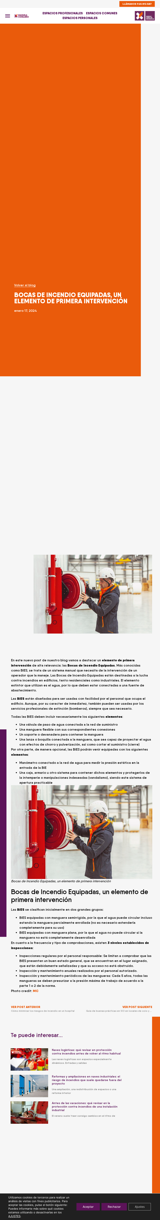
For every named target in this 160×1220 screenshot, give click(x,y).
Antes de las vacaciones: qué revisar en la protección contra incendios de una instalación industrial (85, 1106)
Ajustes (140, 1206)
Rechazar (114, 1206)
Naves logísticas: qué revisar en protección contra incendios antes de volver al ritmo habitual (86, 1051)
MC (35, 991)
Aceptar (88, 1206)
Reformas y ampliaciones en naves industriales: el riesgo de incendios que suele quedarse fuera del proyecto (86, 1080)
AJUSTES (14, 1216)
